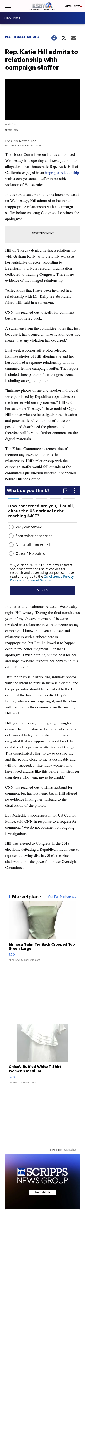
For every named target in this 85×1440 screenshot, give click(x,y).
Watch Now (72, 6)
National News (22, 37)
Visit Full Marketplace (62, 896)
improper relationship (62, 172)
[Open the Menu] (7, 6)
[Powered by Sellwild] (70, 1149)
